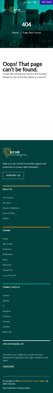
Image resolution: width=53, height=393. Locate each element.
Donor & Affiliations (11, 208)
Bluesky (6, 301)
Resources (7, 265)
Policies (6, 218)
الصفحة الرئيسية (9, 275)
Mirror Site (7, 332)
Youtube (6, 321)
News (5, 259)
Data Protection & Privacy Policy (16, 388)
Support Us (7, 270)
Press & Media (9, 213)
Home (15, 32)
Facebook (7, 316)
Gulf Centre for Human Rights (32, 381)
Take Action (8, 244)
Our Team (7, 203)
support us (13, 175)
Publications (8, 254)
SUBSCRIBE (8, 367)
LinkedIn (6, 327)
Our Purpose (8, 197)
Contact (6, 295)
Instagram (7, 311)
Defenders (7, 249)
